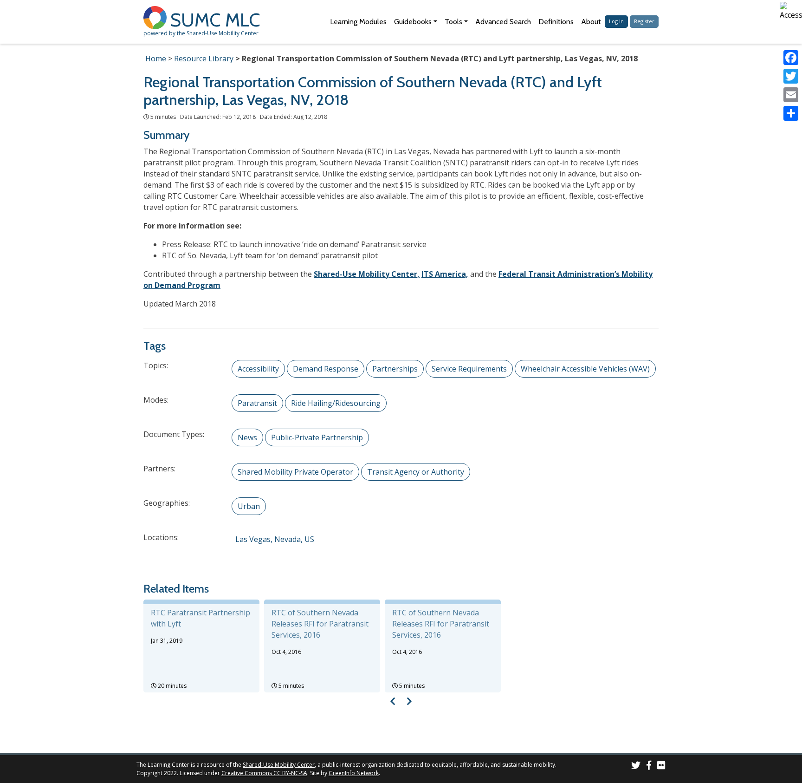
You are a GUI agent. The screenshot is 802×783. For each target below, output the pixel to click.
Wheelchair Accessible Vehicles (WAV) (585, 369)
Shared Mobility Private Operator (295, 472)
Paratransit (257, 403)
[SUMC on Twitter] (635, 766)
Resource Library (203, 58)
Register (644, 21)
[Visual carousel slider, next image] (409, 701)
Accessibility (258, 369)
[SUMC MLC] (156, 17)
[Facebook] (791, 57)
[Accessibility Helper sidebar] (791, 11)
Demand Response (325, 369)
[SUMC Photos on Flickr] (661, 766)
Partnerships (395, 369)
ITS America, (444, 274)
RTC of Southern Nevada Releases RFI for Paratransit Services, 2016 (320, 623)
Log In (616, 21)
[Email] (791, 94)
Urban (249, 506)
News (247, 437)
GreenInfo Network (354, 773)
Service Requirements (469, 369)
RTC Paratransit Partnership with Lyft (200, 618)
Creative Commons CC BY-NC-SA (264, 773)
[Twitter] (791, 76)
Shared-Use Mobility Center (223, 33)
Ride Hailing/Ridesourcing (336, 403)
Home (155, 58)
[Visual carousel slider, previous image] (393, 701)
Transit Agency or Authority (415, 472)
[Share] (791, 113)
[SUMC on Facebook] (649, 766)
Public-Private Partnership (317, 437)
